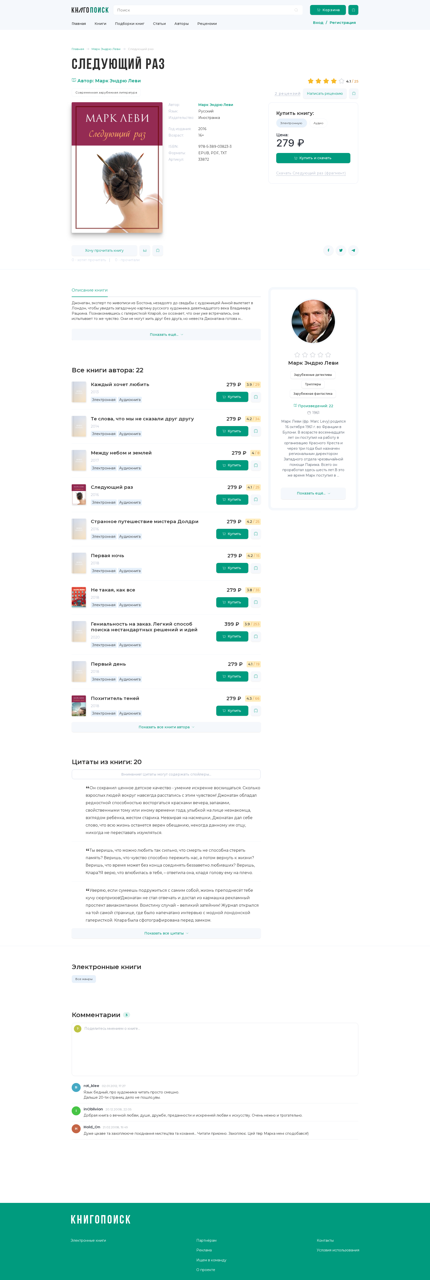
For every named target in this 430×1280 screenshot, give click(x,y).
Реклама (204, 1250)
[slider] (327, 81)
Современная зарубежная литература (106, 92)
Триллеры (313, 384)
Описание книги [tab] (90, 290)
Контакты (325, 1240)
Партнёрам (206, 1240)
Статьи (159, 23)
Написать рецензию (325, 93)
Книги (100, 23)
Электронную (291, 123)
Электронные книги (88, 1240)
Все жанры (84, 979)
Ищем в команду (211, 1260)
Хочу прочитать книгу (104, 250)
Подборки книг (129, 23)
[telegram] (353, 250)
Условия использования (338, 1250)
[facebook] (328, 250)
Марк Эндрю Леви (313, 363)
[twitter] (341, 250)
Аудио (318, 123)
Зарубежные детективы (313, 375)
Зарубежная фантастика (313, 393)
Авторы (181, 23)
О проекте (205, 1270)
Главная (79, 23)
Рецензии (207, 23)
